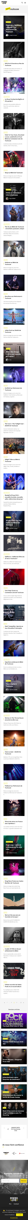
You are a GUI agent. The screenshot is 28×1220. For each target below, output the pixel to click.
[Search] (22, 3)
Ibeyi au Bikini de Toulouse (14, 173)
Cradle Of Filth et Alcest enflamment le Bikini (13, 950)
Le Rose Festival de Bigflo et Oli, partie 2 (14, 100)
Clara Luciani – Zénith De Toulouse (13, 753)
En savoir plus (14, 1217)
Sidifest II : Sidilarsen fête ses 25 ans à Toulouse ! (14, 557)
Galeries (6, 60)
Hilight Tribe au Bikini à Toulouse (12, 460)
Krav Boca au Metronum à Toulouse (13, 297)
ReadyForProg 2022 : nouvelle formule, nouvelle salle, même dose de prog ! (14, 497)
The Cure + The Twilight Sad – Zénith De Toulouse (14, 425)
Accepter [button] (19, 1214)
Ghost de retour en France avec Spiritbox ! (14, 822)
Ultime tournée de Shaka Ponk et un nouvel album (13, 985)
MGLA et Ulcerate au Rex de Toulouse (14, 64)
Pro (10, 1204)
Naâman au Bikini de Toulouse (11, 263)
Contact (16, 1204)
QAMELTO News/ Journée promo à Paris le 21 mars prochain (13, 1130)
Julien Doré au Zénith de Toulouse (13, 331)
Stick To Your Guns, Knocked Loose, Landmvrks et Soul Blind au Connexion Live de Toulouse (14, 137)
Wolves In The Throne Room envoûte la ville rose (14, 719)
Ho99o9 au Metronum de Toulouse (13, 389)
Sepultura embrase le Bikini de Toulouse (14, 663)
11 (16, 1002)
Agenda (5, 623)
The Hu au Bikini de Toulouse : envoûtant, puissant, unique (14, 228)
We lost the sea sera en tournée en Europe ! (12, 916)
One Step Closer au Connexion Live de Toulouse (14, 591)
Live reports (7, 96)
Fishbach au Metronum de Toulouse (13, 787)
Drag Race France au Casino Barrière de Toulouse (14, 882)
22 (20, 1002)
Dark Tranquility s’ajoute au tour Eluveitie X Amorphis (14, 627)
